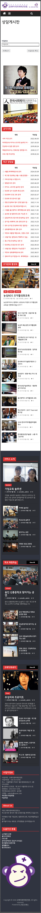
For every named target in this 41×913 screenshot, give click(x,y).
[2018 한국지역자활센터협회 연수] (9, 421)
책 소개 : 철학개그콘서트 (27, 755)
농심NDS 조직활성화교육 (17, 295)
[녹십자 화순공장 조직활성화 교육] (9, 324)
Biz (5, 291)
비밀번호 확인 (33, 51)
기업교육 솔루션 (13, 489)
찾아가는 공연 (23, 532)
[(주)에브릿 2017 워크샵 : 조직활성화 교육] (9, 336)
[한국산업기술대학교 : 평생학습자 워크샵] (9, 385)
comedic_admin (23, 298)
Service (8, 485)
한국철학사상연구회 (8, 843)
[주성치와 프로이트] (20, 672)
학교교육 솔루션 (24, 520)
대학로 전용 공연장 (25, 544)
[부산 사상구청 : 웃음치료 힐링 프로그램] (9, 312)
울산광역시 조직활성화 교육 (27, 398)
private (18, 291)
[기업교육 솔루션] (20, 464)
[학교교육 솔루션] (10, 519)
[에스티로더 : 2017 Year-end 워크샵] (9, 409)
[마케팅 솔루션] (10, 507)
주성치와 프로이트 (14, 697)
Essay (7, 693)
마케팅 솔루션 (23, 508)
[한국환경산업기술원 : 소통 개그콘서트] (9, 433)
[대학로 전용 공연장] (10, 543)
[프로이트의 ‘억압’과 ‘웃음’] (10, 729)
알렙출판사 (5, 845)
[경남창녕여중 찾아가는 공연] (10, 623)
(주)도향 (4, 838)
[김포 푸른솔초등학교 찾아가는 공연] (10, 635)
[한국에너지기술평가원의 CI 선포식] (9, 361)
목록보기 (6, 51)
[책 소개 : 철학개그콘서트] (10, 754)
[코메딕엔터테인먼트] (4, 13)
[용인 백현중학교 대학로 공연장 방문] (10, 611)
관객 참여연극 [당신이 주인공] (12, 841)
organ (11, 291)
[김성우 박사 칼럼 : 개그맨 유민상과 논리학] (10, 717)
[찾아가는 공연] (10, 531)
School (8, 588)
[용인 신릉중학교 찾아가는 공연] (20, 567)
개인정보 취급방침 (8, 795)
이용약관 (5, 798)
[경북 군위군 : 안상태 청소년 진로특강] (10, 647)
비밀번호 (5, 41)
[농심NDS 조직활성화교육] (20, 269)
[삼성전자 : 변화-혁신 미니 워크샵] (9, 373)
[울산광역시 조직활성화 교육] (9, 397)
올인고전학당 (6, 836)
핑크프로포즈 (6, 847)
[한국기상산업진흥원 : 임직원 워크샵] (9, 348)
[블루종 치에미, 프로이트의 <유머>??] (10, 742)
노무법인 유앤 (6, 834)
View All (33, 264)
